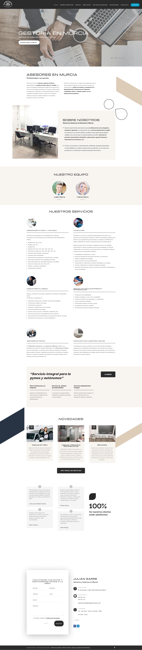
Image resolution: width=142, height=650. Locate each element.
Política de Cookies (66, 647)
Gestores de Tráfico (40, 445)
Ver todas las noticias (71, 470)
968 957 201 (81, 597)
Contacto (125, 4)
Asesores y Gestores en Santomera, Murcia (71, 445)
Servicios (87, 4)
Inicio (56, 4)
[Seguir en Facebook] (74, 626)
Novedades (114, 4)
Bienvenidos (102, 445)
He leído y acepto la (47, 618)
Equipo (78, 4)
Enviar (59, 623)
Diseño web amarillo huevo (84, 647)
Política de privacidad (53, 618)
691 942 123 (81, 599)
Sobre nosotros (66, 4)
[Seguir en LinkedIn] (78, 626)
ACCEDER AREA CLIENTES (28, 42)
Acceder (135, 4)
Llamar (108, 374)
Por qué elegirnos (100, 4)
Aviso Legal (74, 647)
